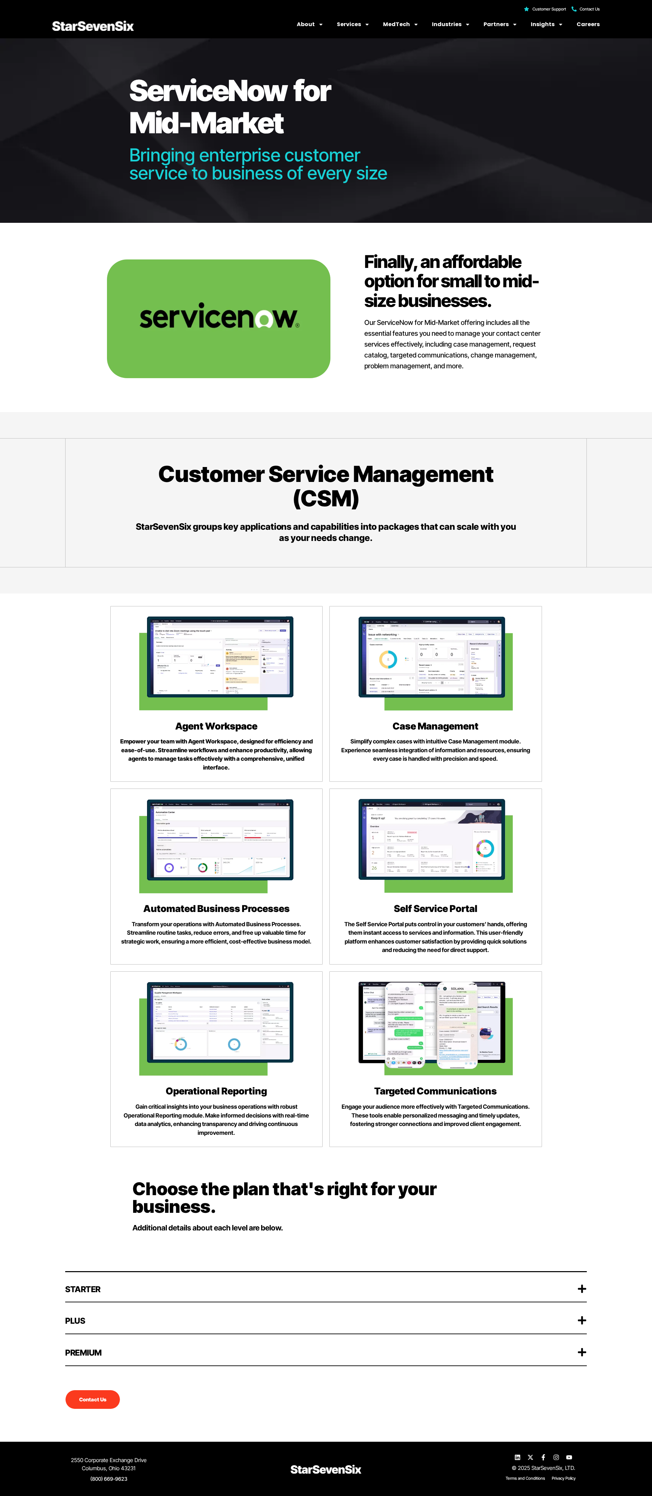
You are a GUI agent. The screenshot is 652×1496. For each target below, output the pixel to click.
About (306, 24)
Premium (83, 1353)
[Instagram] (556, 1457)
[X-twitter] (530, 1457)
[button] (326, 1287)
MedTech (396, 24)
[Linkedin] (517, 1457)
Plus (75, 1321)
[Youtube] (569, 1457)
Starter (83, 1289)
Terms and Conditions (525, 1478)
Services (349, 24)
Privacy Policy (564, 1478)
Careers (588, 24)
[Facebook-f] (543, 1457)
